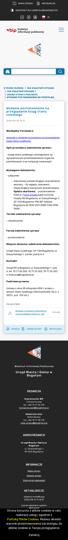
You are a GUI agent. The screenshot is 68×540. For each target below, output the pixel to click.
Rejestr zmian (34, 475)
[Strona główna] (7, 71)
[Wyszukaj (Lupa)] (60, 71)
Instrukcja (48, 3)
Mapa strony (25, 3)
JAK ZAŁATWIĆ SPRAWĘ (40, 88)
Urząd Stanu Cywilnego (22, 94)
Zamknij (34, 535)
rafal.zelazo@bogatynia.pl (34, 423)
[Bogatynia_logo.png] (34, 50)
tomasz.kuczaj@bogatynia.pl (34, 408)
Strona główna (14, 88)
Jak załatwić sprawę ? (21, 91)
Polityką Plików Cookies (23, 519)
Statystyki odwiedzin (34, 480)
